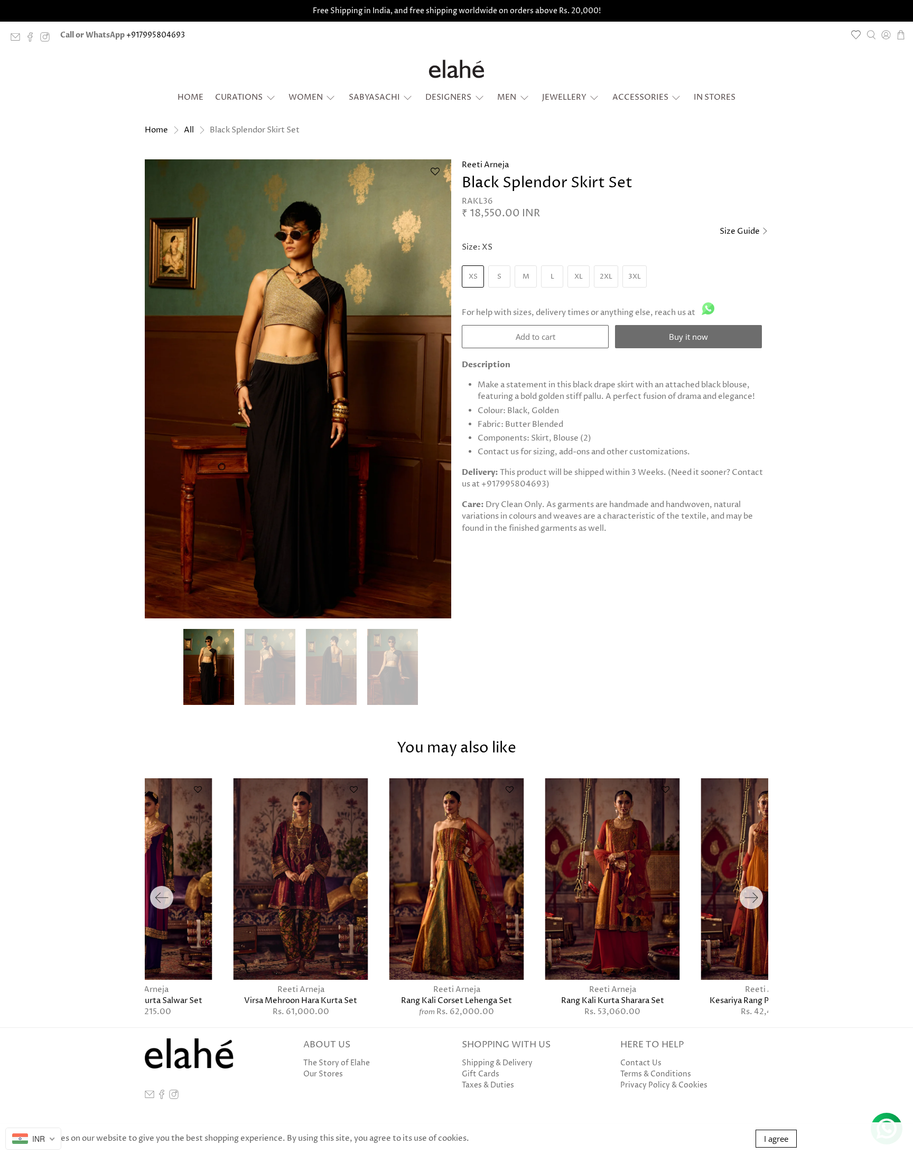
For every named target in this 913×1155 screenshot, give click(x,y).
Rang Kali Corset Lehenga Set (456, 1000)
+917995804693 (155, 35)
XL (578, 276)
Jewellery (564, 97)
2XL (606, 276)
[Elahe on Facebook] (32, 39)
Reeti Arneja (485, 164)
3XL (634, 276)
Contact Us (641, 1063)
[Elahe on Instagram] (47, 39)
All (189, 130)
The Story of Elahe (336, 1063)
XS (473, 276)
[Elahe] (456, 69)
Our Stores (323, 1074)
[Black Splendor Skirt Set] (298, 388)
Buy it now (688, 336)
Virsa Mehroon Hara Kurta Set (300, 1000)
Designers (448, 97)
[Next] (751, 897)
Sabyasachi (374, 97)
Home (190, 97)
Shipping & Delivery (497, 1063)
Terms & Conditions (655, 1074)
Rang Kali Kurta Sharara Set (612, 1000)
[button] (435, 176)
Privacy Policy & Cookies (663, 1085)
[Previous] (161, 897)
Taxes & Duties (488, 1085)
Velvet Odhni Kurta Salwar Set (144, 1000)
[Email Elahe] (18, 39)
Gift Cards (480, 1074)
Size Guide (740, 231)
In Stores (714, 97)
